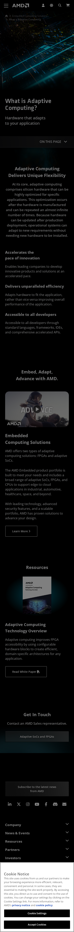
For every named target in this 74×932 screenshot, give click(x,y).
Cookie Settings (37, 913)
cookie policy (44, 905)
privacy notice (21, 905)
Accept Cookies (37, 924)
